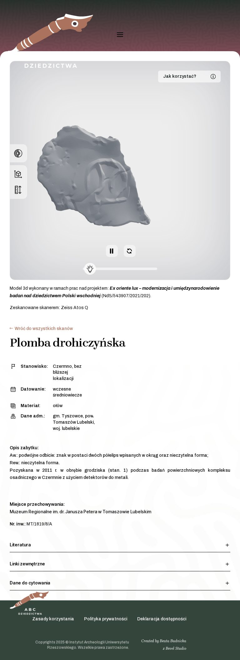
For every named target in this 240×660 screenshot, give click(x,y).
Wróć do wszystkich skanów (44, 328)
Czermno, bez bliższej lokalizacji (67, 372)
